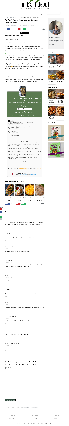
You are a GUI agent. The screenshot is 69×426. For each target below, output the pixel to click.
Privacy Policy (12, 418)
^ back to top (34, 412)
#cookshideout (33, 174)
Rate (30, 108)
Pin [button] (25, 108)
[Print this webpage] (1, 219)
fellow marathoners (22, 168)
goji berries (14, 55)
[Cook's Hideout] (35, 9)
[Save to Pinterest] (1, 209)
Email (6, 395)
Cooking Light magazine (21, 50)
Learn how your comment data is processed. (32, 407)
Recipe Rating (8, 367)
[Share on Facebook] (1, 212)
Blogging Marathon (13, 17)
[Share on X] (1, 214)
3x (12, 120)
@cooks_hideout (23, 174)
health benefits (8, 59)
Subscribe (34, 418)
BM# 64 (39, 168)
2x (10, 120)
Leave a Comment (30, 25)
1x (8, 120)
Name (6, 390)
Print (20, 108)
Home (6, 17)
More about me (55, 46)
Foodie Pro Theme (46, 423)
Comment (7, 371)
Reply (6, 226)
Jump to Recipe (25, 32)
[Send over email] (1, 217)
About (56, 418)
